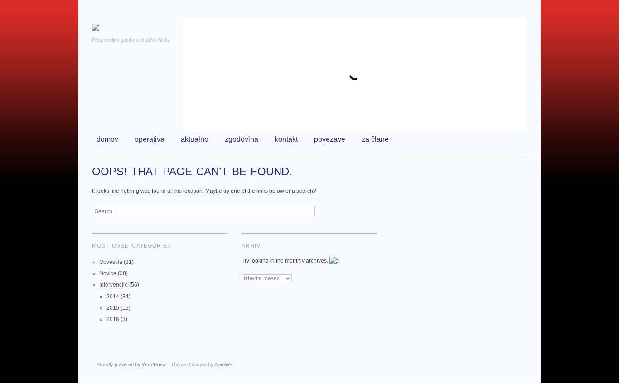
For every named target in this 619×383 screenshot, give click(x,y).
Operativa (149, 139)
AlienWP (223, 364)
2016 (112, 319)
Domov (107, 139)
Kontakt (286, 139)
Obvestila (110, 262)
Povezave (329, 139)
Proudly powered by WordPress (132, 364)
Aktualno (194, 139)
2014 (112, 296)
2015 (112, 308)
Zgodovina (241, 139)
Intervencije (113, 285)
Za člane (375, 139)
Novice (107, 273)
